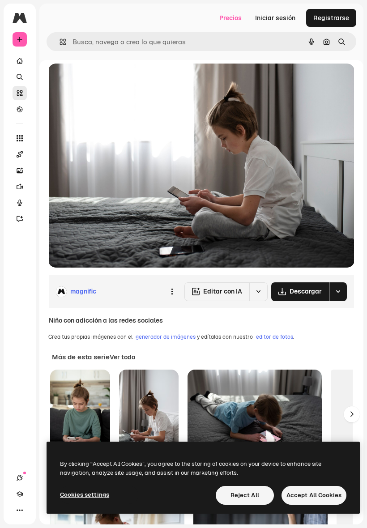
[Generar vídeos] (20, 186)
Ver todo (122, 357)
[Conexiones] (20, 478)
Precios (230, 18)
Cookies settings (84, 494)
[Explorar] (20, 109)
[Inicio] (20, 61)
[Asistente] (20, 219)
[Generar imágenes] (20, 170)
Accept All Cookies (313, 495)
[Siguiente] (352, 414)
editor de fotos (274, 337)
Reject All (244, 495)
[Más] (20, 510)
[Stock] (20, 93)
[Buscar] (20, 77)
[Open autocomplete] (59, 41)
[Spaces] (20, 154)
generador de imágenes (166, 337)
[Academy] (20, 494)
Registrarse (331, 18)
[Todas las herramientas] (20, 138)
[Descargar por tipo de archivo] (338, 291)
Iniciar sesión (275, 18)
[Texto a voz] (20, 203)
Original (105, 80)
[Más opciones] (172, 292)
